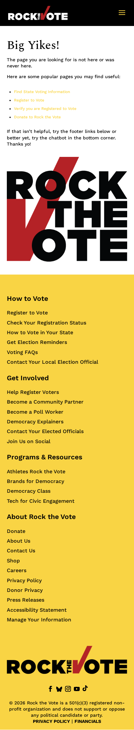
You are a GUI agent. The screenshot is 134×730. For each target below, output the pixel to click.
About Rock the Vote (41, 516)
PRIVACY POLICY (51, 721)
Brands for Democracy (35, 481)
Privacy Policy (24, 580)
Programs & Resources (44, 457)
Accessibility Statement (37, 610)
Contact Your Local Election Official (52, 362)
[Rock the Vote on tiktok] (85, 688)
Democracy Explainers (35, 421)
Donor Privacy (25, 590)
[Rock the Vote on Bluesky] (59, 689)
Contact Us (21, 551)
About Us (18, 541)
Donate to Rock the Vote (37, 117)
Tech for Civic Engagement (40, 501)
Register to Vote (29, 100)
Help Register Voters (33, 392)
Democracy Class (28, 491)
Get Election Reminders (37, 342)
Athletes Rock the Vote (36, 471)
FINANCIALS (87, 721)
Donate (16, 531)
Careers (16, 570)
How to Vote (27, 298)
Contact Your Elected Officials (45, 431)
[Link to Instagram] (68, 689)
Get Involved (28, 378)
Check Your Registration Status (46, 323)
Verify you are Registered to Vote (45, 108)
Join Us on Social (28, 441)
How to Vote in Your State (40, 332)
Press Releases (25, 600)
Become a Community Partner (45, 402)
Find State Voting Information (42, 91)
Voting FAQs (22, 352)
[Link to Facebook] (50, 689)
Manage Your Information (39, 620)
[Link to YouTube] (77, 689)
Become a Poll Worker (35, 412)
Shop (13, 561)
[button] (122, 17)
